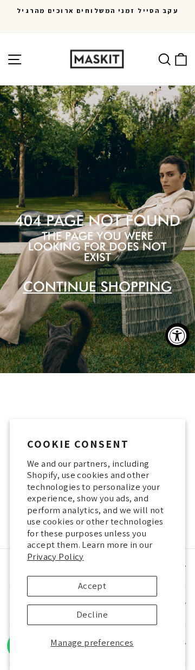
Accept (92, 586)
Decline (92, 614)
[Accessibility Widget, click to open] (177, 335)
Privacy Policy (55, 556)
